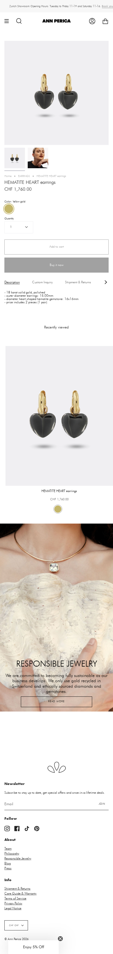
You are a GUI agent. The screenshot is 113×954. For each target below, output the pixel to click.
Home (8, 176)
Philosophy (11, 853)
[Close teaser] (60, 938)
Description (12, 282)
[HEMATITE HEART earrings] (14, 158)
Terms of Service (15, 898)
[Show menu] (8, 21)
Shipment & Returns (78, 282)
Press (8, 868)
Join (102, 804)
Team (8, 848)
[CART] (105, 21)
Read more (56, 701)
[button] (33, 947)
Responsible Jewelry (17, 858)
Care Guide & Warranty (20, 893)
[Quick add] (12, 479)
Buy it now (57, 265)
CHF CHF (14, 925)
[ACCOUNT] (92, 21)
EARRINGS (24, 176)
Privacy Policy (13, 903)
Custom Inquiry (42, 282)
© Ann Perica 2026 (16, 939)
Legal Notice (12, 908)
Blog (7, 863)
